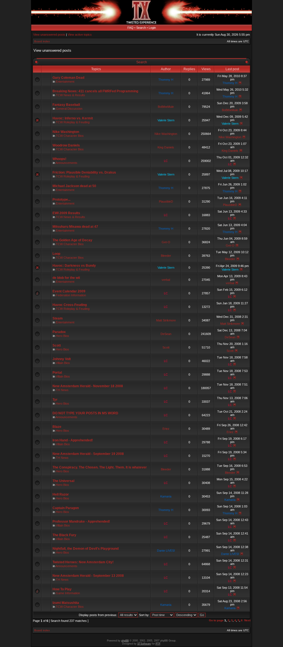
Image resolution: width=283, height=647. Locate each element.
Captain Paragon (66, 508)
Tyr (55, 400)
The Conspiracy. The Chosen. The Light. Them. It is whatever (100, 467)
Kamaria (165, 496)
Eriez (166, 428)
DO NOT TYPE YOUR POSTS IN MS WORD (85, 413)
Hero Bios (62, 335)
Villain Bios (63, 363)
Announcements (66, 162)
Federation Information (71, 295)
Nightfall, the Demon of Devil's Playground (86, 549)
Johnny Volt (62, 359)
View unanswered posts (49, 34)
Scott (57, 345)
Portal (57, 372)
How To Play (62, 589)
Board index (42, 41)
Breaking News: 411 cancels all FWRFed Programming (95, 91)
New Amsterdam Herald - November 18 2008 (88, 386)
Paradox (59, 332)
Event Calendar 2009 (69, 291)
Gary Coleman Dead (68, 78)
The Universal (63, 481)
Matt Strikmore (166, 320)
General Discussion (69, 108)
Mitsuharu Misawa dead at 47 (75, 227)
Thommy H (165, 79)
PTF (158, 643)
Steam (58, 318)
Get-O (166, 242)
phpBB (125, 640)
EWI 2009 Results (66, 213)
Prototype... (61, 199)
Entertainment (65, 81)
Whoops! (59, 159)
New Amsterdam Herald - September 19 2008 (88, 454)
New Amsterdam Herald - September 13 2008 (88, 576)
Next (247, 620)
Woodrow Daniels (66, 145)
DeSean (166, 334)
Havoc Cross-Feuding (70, 305)
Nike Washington (66, 132)
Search (141, 27)
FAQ (130, 27)
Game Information (68, 593)
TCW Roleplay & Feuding (73, 122)
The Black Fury (64, 535)
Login (152, 27)
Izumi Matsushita (66, 603)
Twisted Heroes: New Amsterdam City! (83, 562)
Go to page (216, 620)
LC (166, 161)
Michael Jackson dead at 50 (74, 186)
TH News (62, 390)
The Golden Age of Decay (72, 240)
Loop (56, 254)
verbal (166, 279)
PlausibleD (166, 201)
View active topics (80, 34)
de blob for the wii (66, 278)
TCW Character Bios (70, 135)
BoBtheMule (166, 106)
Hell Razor (61, 494)
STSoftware (144, 643)
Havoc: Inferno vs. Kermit (73, 118)
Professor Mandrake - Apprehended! (81, 521)
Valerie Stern (166, 120)
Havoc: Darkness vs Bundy (74, 266)
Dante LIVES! (166, 550)
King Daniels (166, 147)
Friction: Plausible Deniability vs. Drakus (84, 172)
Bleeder (166, 255)
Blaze (57, 427)
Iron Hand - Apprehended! (73, 440)
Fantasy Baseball (66, 105)
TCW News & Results (70, 95)
